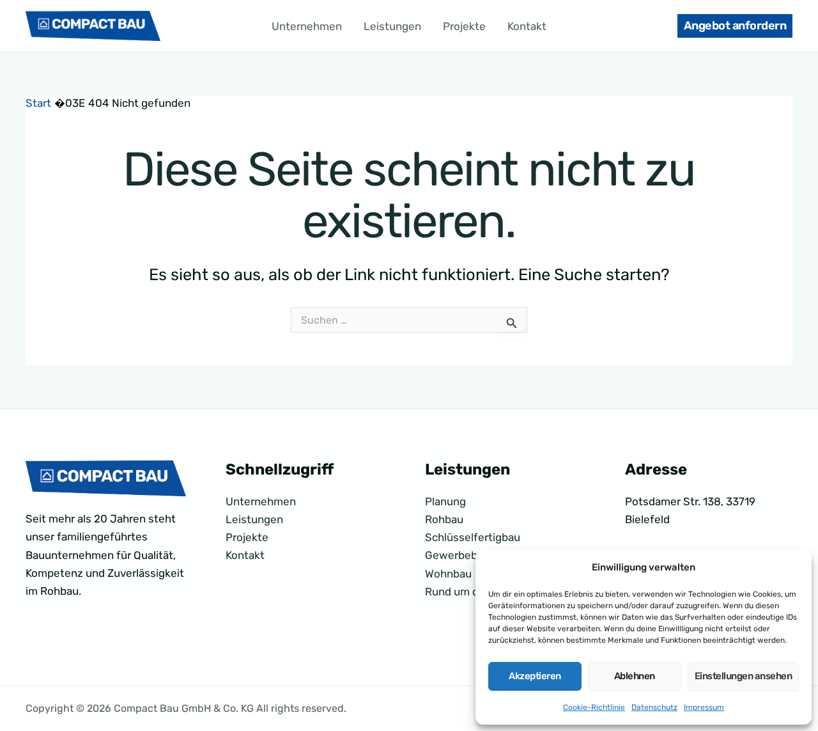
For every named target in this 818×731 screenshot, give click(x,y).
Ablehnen (634, 676)
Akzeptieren (535, 676)
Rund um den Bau (469, 591)
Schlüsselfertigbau (472, 537)
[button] (735, 26)
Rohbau (444, 519)
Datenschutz (654, 707)
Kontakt (526, 26)
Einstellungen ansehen (743, 676)
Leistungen (392, 26)
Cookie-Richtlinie (594, 707)
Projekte (464, 26)
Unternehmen (307, 26)
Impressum (704, 707)
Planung (445, 501)
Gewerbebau (457, 555)
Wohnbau (448, 573)
